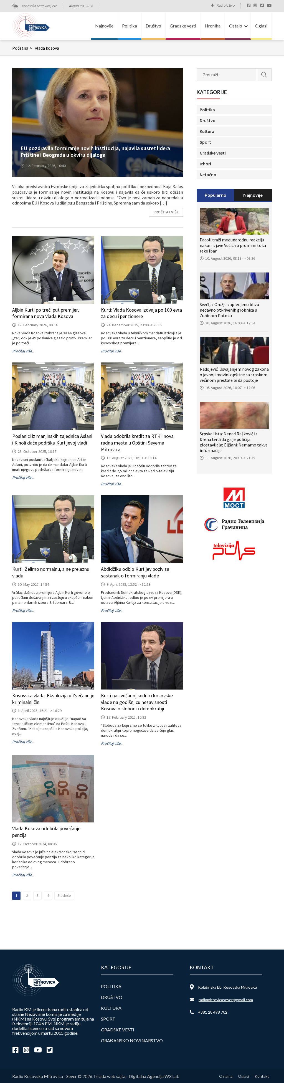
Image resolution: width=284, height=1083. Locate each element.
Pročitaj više (166, 211)
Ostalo (235, 25)
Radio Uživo (226, 5)
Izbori (205, 163)
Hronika (212, 25)
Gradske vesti (183, 25)
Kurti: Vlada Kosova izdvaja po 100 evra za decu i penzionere (141, 313)
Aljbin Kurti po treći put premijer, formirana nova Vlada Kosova (45, 313)
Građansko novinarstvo (132, 1040)
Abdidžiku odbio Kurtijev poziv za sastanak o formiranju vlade (135, 572)
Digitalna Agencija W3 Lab (154, 1076)
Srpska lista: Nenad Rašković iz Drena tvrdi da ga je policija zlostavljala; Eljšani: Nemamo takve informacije (234, 442)
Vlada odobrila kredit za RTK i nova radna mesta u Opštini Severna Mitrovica (137, 443)
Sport (205, 142)
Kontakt (262, 1076)
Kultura (207, 131)
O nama (225, 1076)
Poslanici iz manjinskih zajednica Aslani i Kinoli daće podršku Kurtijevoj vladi (52, 439)
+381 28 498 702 (212, 1012)
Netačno (208, 174)
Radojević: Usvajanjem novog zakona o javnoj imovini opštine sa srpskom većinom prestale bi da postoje (234, 374)
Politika (129, 25)
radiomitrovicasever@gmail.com (226, 999)
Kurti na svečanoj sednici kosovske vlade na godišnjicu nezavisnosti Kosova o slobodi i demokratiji (137, 702)
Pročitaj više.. (23, 351)
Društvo (153, 25)
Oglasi (261, 25)
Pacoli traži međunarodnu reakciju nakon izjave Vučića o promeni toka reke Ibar (233, 245)
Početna (22, 48)
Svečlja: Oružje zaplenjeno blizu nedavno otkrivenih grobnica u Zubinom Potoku (229, 310)
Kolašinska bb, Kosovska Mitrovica (227, 987)
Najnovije (104, 25)
